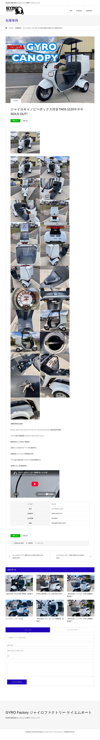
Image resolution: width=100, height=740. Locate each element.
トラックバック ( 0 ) (72, 629)
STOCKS (79, 11)
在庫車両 (15, 100)
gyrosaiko (21, 543)
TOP (70, 11)
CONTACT (89, 11)
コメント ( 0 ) (28, 629)
